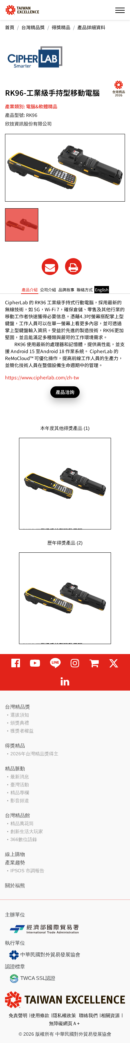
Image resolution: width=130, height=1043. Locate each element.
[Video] (35, 663)
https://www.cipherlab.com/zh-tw (42, 377)
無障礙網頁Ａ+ (64, 1023)
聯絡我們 (88, 1015)
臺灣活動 (19, 784)
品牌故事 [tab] (66, 289)
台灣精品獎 (33, 27)
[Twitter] (114, 663)
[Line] (55, 663)
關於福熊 (15, 885)
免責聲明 (18, 1015)
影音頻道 (19, 800)
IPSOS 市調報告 (27, 870)
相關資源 (110, 1015)
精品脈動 (15, 768)
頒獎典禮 (19, 722)
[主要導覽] (120, 10)
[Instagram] (75, 663)
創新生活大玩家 (26, 831)
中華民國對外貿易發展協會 (49, 954)
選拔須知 (19, 714)
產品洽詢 (65, 392)
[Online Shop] (94, 663)
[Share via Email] (50, 266)
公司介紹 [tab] (48, 289)
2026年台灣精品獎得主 (34, 753)
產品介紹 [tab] (30, 289)
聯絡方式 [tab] (85, 289)
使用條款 (40, 1015)
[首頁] (22, 9)
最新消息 (19, 776)
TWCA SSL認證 (37, 978)
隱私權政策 (64, 1015)
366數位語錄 (23, 839)
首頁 (9, 27)
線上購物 (15, 854)
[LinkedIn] (65, 681)
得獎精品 (61, 27)
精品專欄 (19, 792)
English (101, 289)
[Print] (73, 266)
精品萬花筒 (22, 823)
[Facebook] (15, 663)
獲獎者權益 (22, 730)
